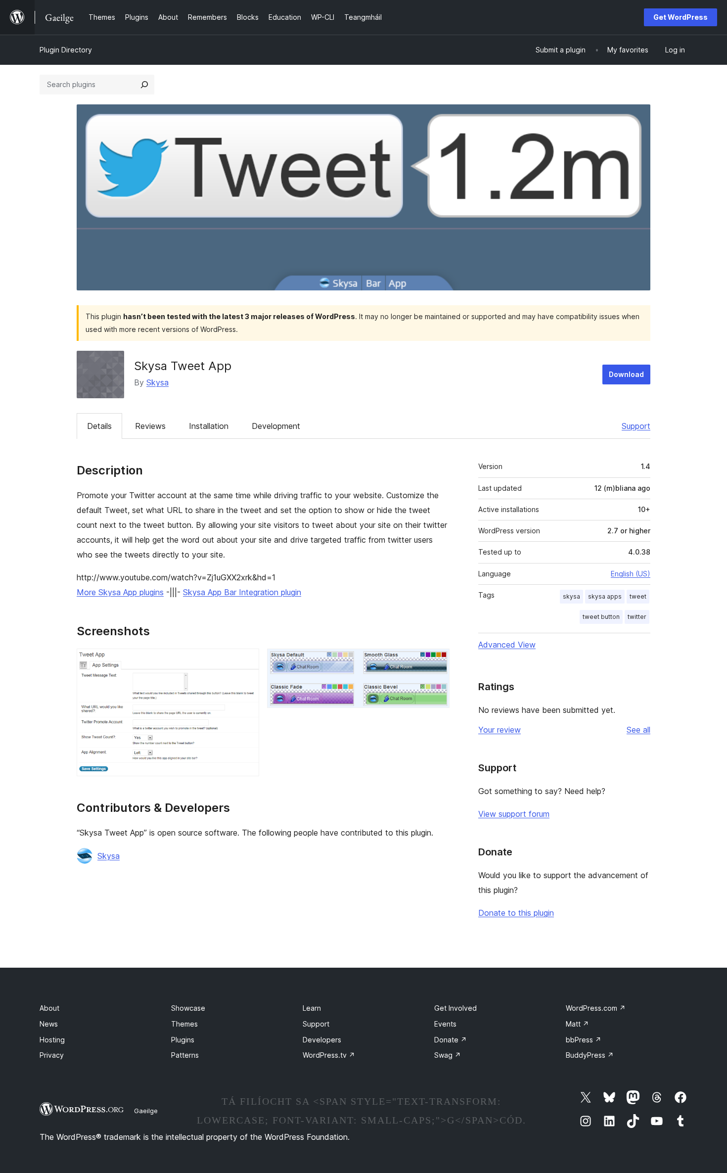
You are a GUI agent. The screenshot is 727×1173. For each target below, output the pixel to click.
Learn (312, 1008)
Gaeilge (146, 1111)
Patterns (185, 1055)
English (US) (630, 573)
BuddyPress (590, 1055)
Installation (208, 426)
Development (276, 426)
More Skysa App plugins (120, 592)
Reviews (150, 426)
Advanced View (507, 645)
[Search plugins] (144, 84)
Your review (499, 730)
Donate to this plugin (516, 913)
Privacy (52, 1055)
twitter (637, 616)
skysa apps (605, 596)
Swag (447, 1055)
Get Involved (455, 1008)
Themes (184, 1024)
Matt (577, 1024)
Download (626, 374)
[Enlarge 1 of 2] (246, 662)
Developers (322, 1039)
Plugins (182, 1039)
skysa (571, 596)
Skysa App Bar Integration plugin (242, 592)
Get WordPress (680, 17)
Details (99, 426)
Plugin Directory (66, 50)
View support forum (513, 814)
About (49, 1008)
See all (638, 730)
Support (636, 426)
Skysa (157, 382)
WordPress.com (596, 1008)
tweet (638, 596)
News (49, 1024)
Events (445, 1024)
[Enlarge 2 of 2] (436, 662)
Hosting (52, 1039)
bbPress (583, 1039)
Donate (450, 1039)
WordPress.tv (329, 1055)
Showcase (188, 1008)
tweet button (601, 616)
